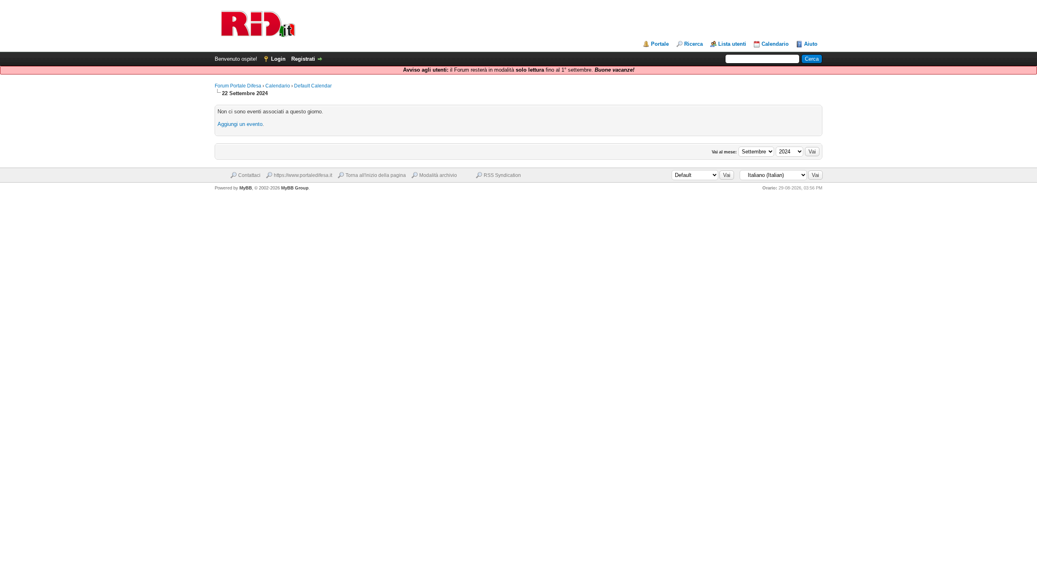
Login (278, 59)
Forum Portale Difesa (238, 86)
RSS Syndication (502, 175)
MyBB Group (295, 187)
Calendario (775, 44)
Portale (660, 44)
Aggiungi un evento (240, 124)
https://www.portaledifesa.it (303, 175)
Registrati (303, 59)
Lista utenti (732, 44)
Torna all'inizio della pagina (376, 175)
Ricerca (693, 44)
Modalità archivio (438, 175)
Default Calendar (313, 86)
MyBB (245, 187)
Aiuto (810, 44)
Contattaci (249, 175)
